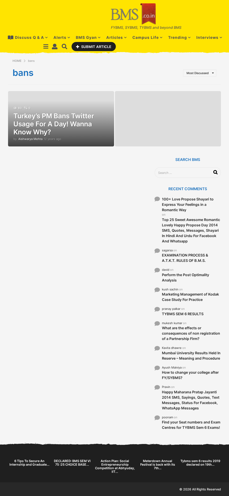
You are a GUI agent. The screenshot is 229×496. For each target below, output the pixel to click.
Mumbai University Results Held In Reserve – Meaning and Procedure (191, 356)
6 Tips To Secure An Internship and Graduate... (29, 462)
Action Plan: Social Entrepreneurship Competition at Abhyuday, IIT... (115, 466)
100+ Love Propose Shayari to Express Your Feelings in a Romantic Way (188, 204)
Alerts (59, 37)
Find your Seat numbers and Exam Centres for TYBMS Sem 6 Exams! (191, 425)
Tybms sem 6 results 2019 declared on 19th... (200, 462)
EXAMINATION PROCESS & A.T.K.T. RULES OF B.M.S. (185, 258)
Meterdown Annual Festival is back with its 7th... (157, 464)
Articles (114, 37)
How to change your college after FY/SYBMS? (190, 375)
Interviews (207, 37)
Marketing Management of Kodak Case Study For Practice (190, 297)
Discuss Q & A (29, 37)
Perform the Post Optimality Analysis (185, 277)
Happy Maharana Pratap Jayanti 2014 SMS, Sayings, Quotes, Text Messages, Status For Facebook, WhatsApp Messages (190, 400)
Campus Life (145, 37)
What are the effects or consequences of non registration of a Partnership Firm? (191, 333)
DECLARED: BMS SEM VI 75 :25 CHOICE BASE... (72, 462)
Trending (177, 37)
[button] (46, 46)
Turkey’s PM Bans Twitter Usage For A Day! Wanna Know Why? (53, 124)
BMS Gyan (86, 37)
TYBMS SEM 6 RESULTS (183, 314)
